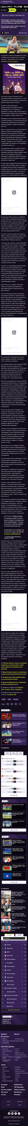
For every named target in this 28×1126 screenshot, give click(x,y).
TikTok (12, 689)
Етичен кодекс (6, 1089)
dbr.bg (12, 897)
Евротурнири (5, 1042)
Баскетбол (17, 1067)
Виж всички (13, 795)
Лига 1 (3, 1052)
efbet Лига (9, 758)
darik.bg (13, 904)
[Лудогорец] (1, 7)
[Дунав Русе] (23, 7)
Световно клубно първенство (6, 1060)
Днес (14, 753)
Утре (20, 753)
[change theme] (26, 10)
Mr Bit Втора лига (19, 1039)
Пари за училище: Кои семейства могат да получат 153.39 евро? (18, 921)
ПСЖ (9, 699)
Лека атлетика (5, 1071)
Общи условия (19, 1089)
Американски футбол (7, 1080)
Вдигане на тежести (20, 1071)
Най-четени (5, 836)
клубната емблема (13, 61)
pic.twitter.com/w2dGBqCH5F (12, 534)
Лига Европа (5, 1054)
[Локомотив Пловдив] (25, 7)
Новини (4, 1034)
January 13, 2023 (9, 538)
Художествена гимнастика (21, 1073)
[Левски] (3, 7)
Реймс (3, 699)
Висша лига (9, 769)
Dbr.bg (19, 1104)
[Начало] (3, 15)
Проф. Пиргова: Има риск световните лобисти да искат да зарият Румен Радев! (18, 901)
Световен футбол (7, 1046)
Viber (2, 689)
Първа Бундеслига (6, 1050)
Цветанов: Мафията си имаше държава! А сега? (18, 928)
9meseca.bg (19, 1101)
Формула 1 (18, 1069)
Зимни (4, 1075)
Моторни (17, 1075)
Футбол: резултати (7, 1022)
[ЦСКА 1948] (7, 7)
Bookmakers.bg (6, 1021)
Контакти (4, 1092)
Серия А (8, 786)
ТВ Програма (19, 1087)
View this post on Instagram (9, 196)
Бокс (3, 1073)
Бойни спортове (6, 1077)
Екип (3, 1087)
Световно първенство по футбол (8, 1057)
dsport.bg (7, 32)
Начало (6, 15)
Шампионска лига (19, 1052)
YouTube (7, 689)
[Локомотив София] (27, 7)
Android (10, 694)
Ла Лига (8, 776)
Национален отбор (19, 1040)
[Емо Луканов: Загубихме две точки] (14, 823)
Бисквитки (18, 1092)
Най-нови (5, 801)
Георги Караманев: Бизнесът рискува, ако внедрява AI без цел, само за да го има (18, 908)
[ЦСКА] (5, 7)
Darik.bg (8, 1101)
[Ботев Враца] (21, 7)
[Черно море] (19, 7)
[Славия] (17, 7)
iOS (15, 694)
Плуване (17, 1077)
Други (16, 1059)
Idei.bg (8, 1104)
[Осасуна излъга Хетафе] (14, 807)
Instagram (18, 689)
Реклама (17, 1094)
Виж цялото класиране (13, 1009)
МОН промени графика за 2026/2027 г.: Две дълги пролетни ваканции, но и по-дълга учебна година (18, 894)
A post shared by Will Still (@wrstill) (14, 212)
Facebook (20, 687)
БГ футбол (5, 1036)
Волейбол (4, 1067)
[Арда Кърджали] (9, 7)
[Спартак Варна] (15, 7)
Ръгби (16, 1080)
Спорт (3, 1065)
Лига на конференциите (21, 1054)
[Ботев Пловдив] (11, 7)
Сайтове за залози (7, 1019)
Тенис (3, 1069)
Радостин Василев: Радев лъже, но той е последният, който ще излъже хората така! (18, 914)
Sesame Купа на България (8, 1040)
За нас (3, 1094)
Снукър (4, 1078)
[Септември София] (13, 6)
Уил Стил (16, 699)
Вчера (7, 753)
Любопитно (18, 1084)
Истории (12, 15)
